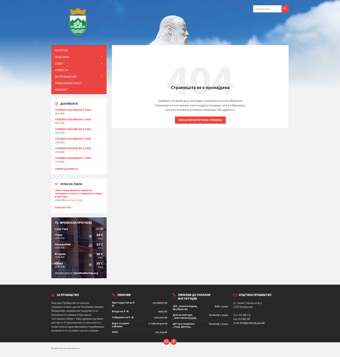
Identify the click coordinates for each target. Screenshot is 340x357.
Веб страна (221, 306)
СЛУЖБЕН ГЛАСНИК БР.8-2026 (73, 110)
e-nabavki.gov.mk (158, 323)
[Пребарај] (285, 8)
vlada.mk (162, 311)
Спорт (80, 200)
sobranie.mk (160, 317)
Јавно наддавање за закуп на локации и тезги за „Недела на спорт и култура (78, 193)
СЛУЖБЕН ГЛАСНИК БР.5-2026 (73, 138)
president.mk (160, 302)
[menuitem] (79, 50)
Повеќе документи (66, 168)
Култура (71, 200)
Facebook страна (218, 315)
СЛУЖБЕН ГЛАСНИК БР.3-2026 (73, 158)
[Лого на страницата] (77, 38)
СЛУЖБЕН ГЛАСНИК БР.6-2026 (73, 129)
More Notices (63, 207)
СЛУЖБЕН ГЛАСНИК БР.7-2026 (73, 119)
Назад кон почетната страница (200, 120)
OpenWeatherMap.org (85, 273)
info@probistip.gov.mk (252, 323)
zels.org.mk (161, 332)
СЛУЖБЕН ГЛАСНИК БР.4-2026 (73, 148)
